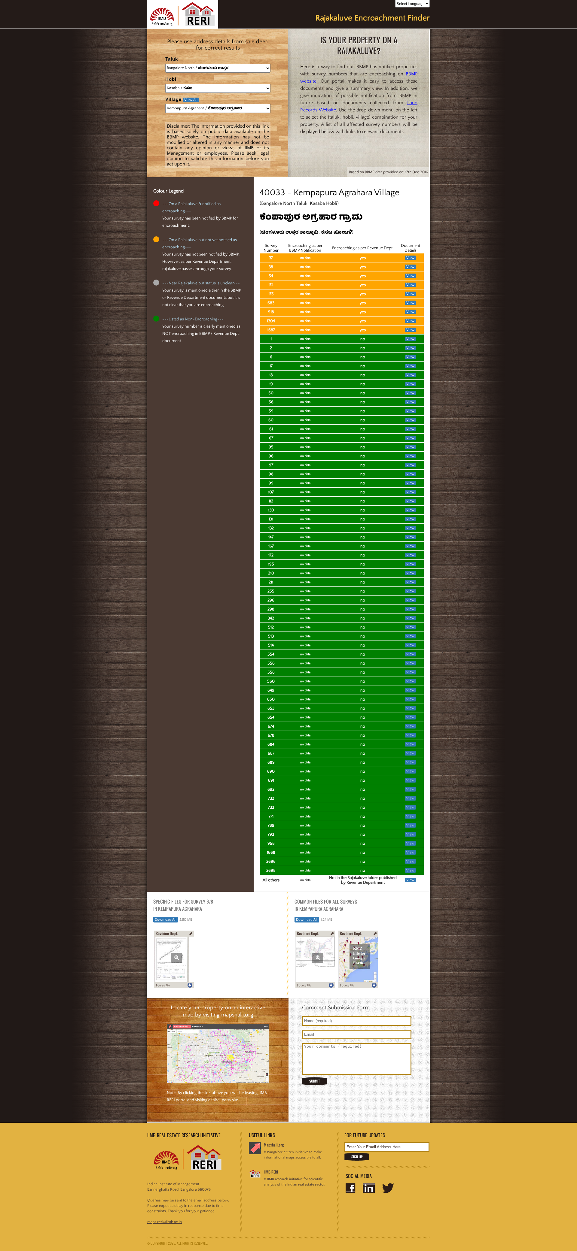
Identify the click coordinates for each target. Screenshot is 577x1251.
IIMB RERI (271, 1171)
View (410, 258)
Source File (163, 985)
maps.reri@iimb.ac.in (164, 1222)
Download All (165, 920)
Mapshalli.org (274, 1144)
